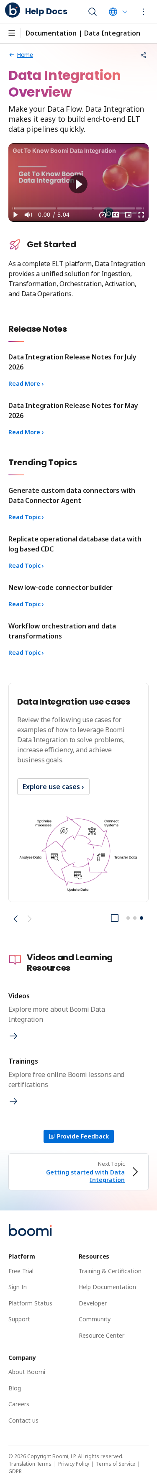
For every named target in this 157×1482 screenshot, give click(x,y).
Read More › (26, 383)
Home (25, 55)
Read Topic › (26, 517)
